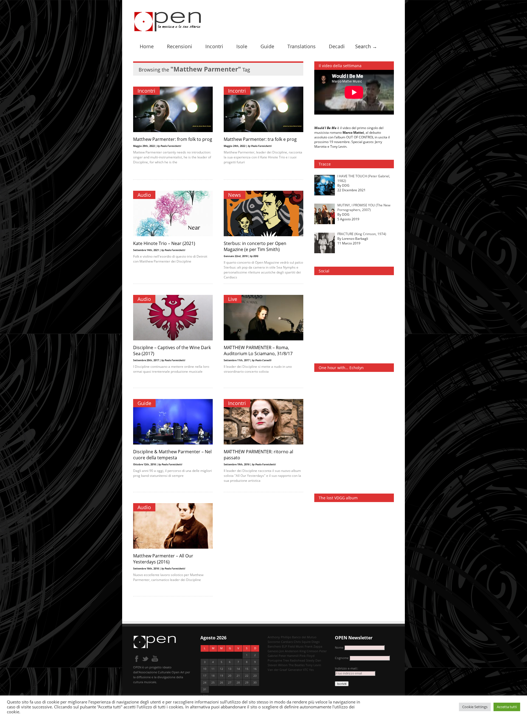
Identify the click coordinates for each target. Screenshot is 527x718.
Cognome (342, 658)
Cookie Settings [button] (474, 706)
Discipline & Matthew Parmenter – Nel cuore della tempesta (172, 455)
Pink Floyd (307, 656)
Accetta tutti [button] (507, 706)
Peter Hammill (289, 656)
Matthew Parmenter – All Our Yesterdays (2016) (163, 559)
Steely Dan (313, 660)
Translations (301, 46)
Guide (267, 46)
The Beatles (296, 665)
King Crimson (308, 651)
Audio (144, 195)
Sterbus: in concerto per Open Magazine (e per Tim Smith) (255, 246)
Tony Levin (313, 665)
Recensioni (179, 46)
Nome (339, 647)
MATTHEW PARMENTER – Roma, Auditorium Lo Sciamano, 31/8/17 (258, 350)
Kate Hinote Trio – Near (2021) (164, 243)
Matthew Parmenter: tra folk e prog (260, 139)
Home (147, 46)
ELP (284, 646)
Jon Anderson (289, 651)
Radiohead (297, 660)
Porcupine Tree (278, 660)
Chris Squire (302, 642)
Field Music (296, 646)
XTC (305, 670)
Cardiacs (287, 642)
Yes (311, 670)
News (234, 195)
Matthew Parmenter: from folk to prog (172, 139)
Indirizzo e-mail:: (346, 668)
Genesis (273, 651)
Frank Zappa (313, 646)
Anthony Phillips (279, 637)
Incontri (214, 46)
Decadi (337, 46)
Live (232, 299)
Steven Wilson (278, 665)
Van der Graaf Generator (285, 670)
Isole (241, 46)
